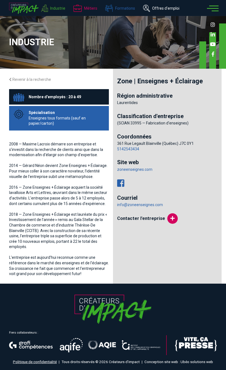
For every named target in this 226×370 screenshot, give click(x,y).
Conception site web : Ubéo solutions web (178, 362)
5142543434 (128, 149)
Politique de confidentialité (35, 362)
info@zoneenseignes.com (140, 205)
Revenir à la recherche (31, 79)
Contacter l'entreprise (141, 218)
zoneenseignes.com (134, 169)
